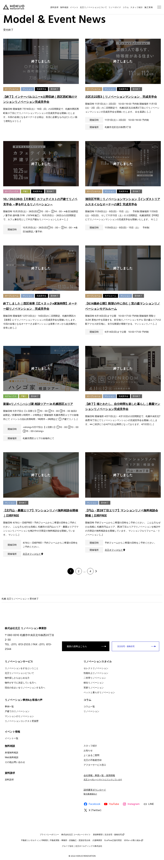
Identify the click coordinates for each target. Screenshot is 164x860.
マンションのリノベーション (19, 716)
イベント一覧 (11, 738)
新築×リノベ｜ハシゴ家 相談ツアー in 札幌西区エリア (38, 404)
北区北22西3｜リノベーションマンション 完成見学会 (121, 96)
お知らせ (88, 750)
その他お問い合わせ (15, 762)
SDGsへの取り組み (132, 840)
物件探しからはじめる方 (17, 677)
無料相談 (64, 7)
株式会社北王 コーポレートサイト (76, 834)
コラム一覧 (89, 706)
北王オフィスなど (32, 553)
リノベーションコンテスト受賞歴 (21, 721)
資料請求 (54, 7)
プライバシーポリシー (49, 834)
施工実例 (148, 7)
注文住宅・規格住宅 (126, 646)
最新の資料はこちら (77, 646)
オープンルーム (11, 89)
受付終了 (54, 89)
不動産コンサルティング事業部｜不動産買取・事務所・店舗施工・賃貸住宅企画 (55, 840)
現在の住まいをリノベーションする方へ (25, 687)
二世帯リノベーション (95, 677)
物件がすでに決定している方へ (20, 682)
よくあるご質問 (91, 755)
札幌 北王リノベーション (14, 598)
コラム (126, 7)
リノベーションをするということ (21, 668)
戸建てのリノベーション (17, 711)
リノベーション (91, 711)
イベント (74, 7)
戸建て (26, 191)
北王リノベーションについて (93, 7)
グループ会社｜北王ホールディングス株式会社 (82, 846)
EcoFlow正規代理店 (113, 840)
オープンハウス (11, 191)
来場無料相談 (11, 752)
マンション (27, 89)
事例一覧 (9, 706)
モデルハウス (10, 396)
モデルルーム (110, 296)
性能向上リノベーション (96, 673)
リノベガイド (115, 7)
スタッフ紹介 (136, 7)
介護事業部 (97, 840)
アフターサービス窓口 (95, 764)
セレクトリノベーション (96, 668)
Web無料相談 (11, 757)
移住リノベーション (94, 682)
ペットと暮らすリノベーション (99, 692)
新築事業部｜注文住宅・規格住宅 (107, 834)
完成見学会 (41, 89)
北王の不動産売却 (93, 760)
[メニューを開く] (159, 7)
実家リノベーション (94, 687)
